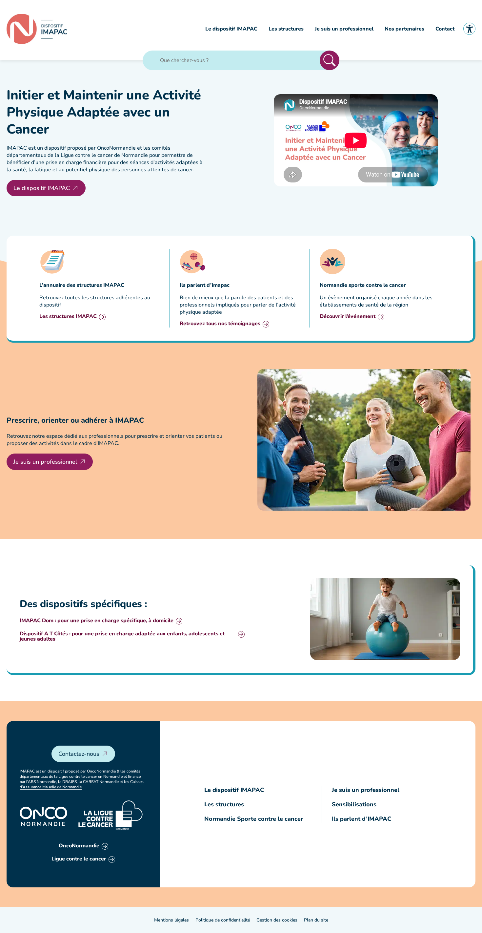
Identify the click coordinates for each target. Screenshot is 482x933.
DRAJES (69, 781)
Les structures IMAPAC (68, 317)
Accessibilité (469, 29)
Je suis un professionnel (45, 462)
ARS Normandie (42, 781)
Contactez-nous (78, 754)
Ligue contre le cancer (78, 859)
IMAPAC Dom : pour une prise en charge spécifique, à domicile (96, 621)
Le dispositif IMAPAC (41, 188)
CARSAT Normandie (101, 781)
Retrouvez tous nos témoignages (220, 324)
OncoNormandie (79, 846)
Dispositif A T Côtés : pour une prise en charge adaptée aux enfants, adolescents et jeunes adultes (122, 636)
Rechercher (329, 60)
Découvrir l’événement (347, 317)
